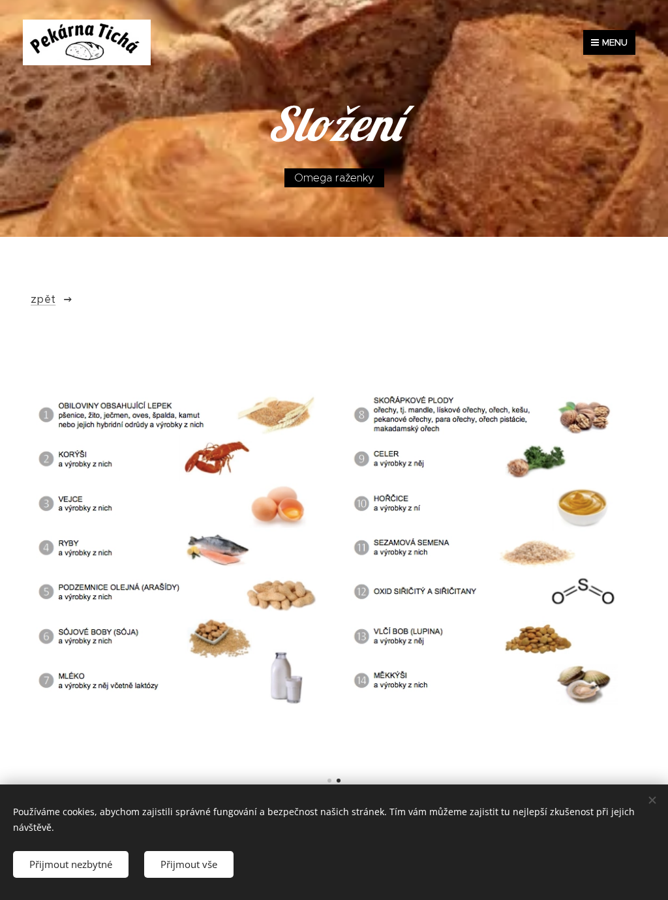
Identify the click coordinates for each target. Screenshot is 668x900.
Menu (615, 42)
